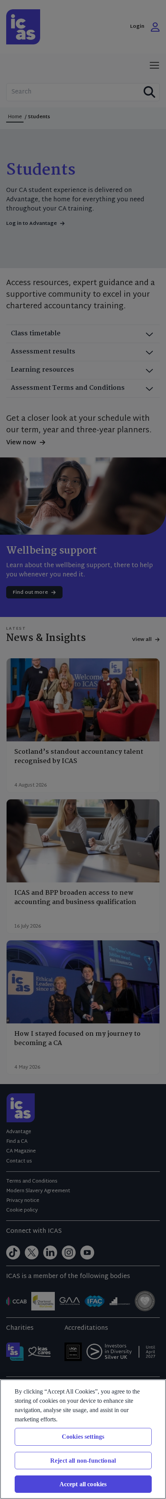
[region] (83, 1439)
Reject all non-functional (83, 1460)
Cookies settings (83, 1436)
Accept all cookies (83, 1484)
